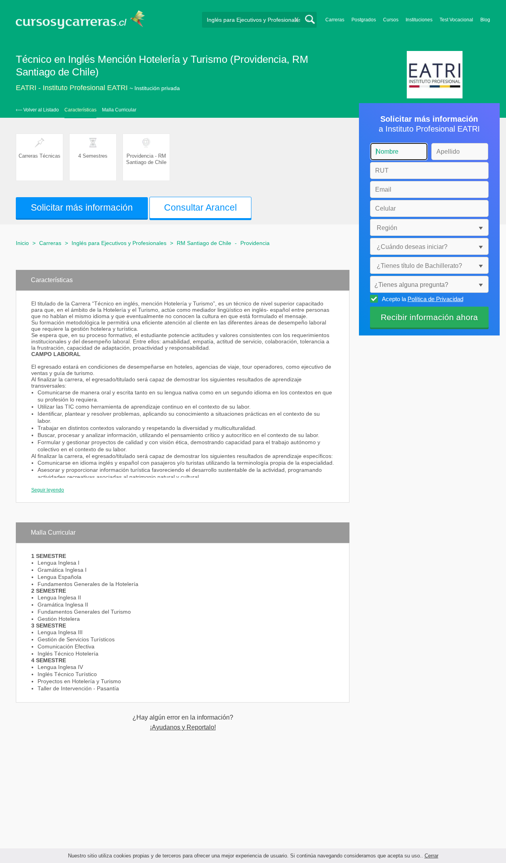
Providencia (255, 243)
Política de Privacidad (435, 299)
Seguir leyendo (47, 490)
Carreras (334, 19)
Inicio (22, 243)
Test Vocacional (456, 19)
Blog (485, 19)
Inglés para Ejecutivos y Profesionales (119, 243)
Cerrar (431, 856)
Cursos (390, 19)
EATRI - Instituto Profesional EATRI (72, 88)
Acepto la (422, 299)
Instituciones (419, 19)
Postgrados (363, 19)
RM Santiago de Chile (204, 243)
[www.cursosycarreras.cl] (85, 19)
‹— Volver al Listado (37, 110)
